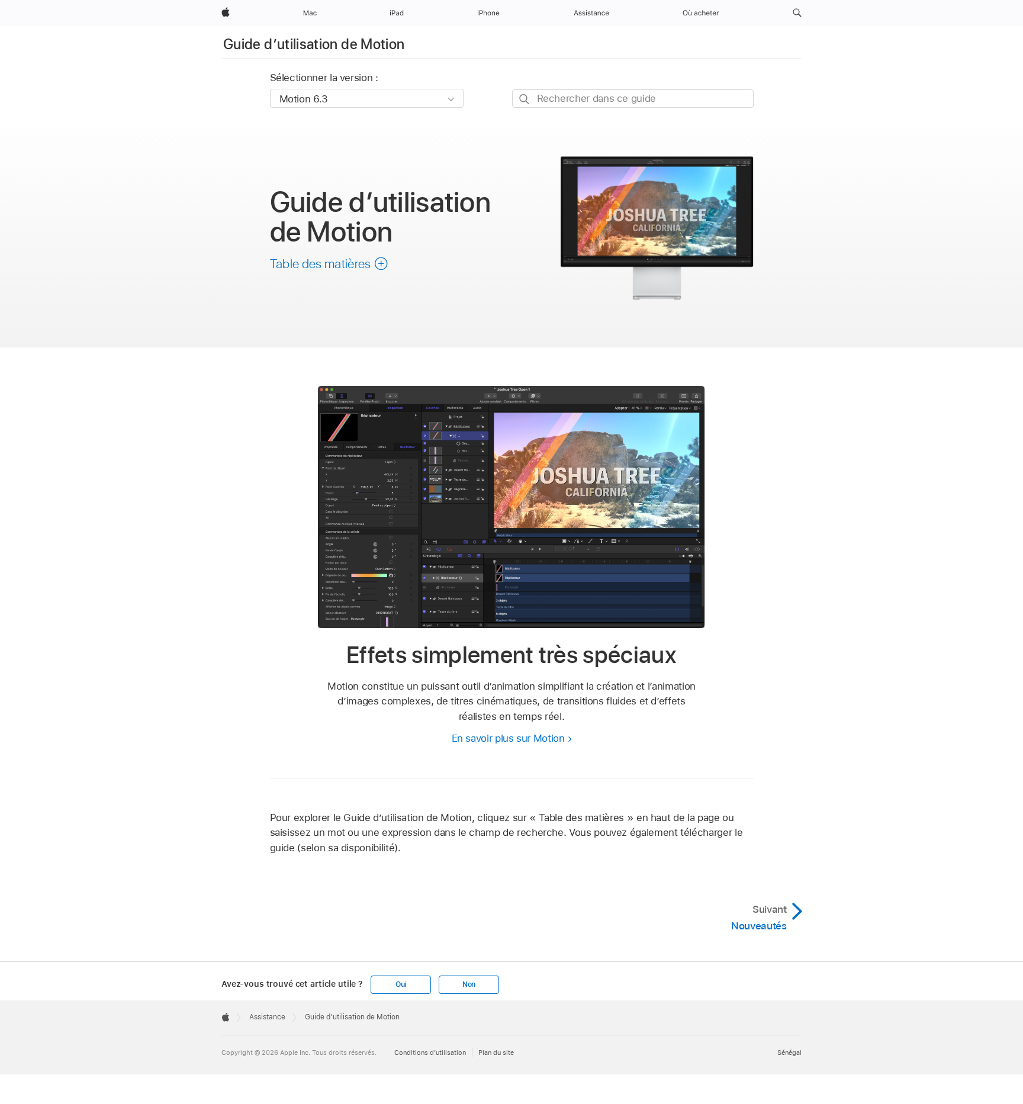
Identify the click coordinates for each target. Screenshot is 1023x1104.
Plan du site (496, 1052)
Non (468, 984)
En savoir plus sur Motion (508, 738)
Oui (400, 984)
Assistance (267, 1017)
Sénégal (789, 1052)
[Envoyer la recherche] (525, 99)
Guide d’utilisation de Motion (313, 44)
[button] (797, 13)
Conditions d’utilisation (430, 1052)
